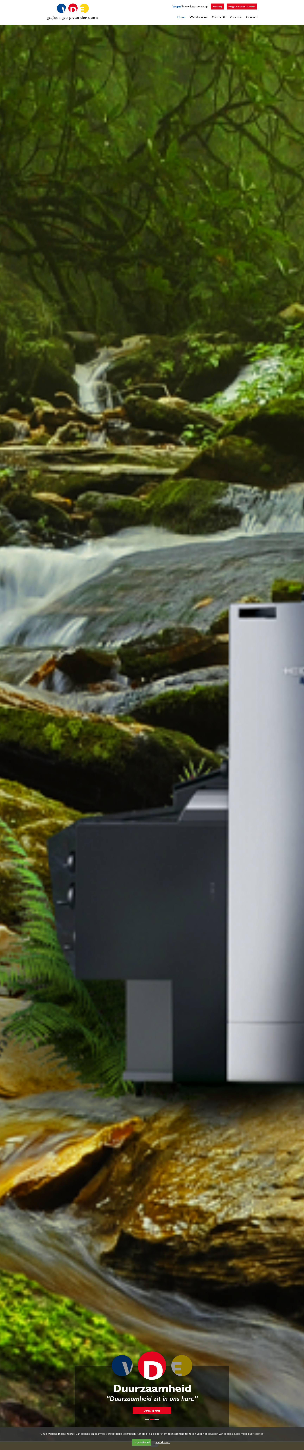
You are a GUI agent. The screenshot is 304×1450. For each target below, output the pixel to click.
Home (181, 17)
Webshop (217, 6)
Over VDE (219, 17)
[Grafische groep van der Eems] (72, 19)
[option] (152, 725)
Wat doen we (199, 17)
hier (192, 6)
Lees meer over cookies (249, 1433)
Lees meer (152, 1410)
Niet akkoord (163, 1442)
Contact (251, 17)
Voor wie (236, 17)
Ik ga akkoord (142, 1442)
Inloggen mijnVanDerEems (241, 6)
